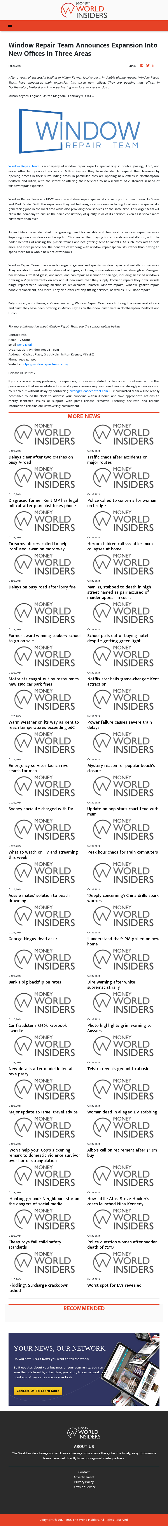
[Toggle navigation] (10, 25)
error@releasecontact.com (89, 391)
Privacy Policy (84, 1482)
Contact (84, 1472)
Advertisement (84, 1477)
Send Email (24, 344)
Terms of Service (84, 1487)
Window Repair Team (24, 166)
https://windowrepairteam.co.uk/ (45, 364)
